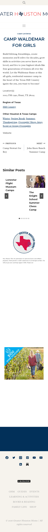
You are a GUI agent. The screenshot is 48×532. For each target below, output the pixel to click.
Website (7, 133)
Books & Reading (24, 501)
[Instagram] (21, 458)
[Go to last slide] (6, 196)
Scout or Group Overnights (17, 125)
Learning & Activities (24, 496)
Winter (6, 118)
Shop (33, 506)
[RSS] (21, 464)
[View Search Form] (24, 2)
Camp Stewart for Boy (12, 147)
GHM (12, 491)
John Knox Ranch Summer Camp (36, 147)
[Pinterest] (27, 458)
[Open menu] (24, 25)
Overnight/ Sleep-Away (30, 122)
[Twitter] (14, 458)
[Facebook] (7, 458)
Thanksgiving (10, 122)
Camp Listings (24, 34)
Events (34, 491)
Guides (22, 491)
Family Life (19, 506)
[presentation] (35, 181)
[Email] (41, 458)
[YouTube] (34, 458)
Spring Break (18, 118)
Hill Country (9, 106)
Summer (30, 118)
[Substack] (27, 464)
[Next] (41, 196)
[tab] (19, 218)
